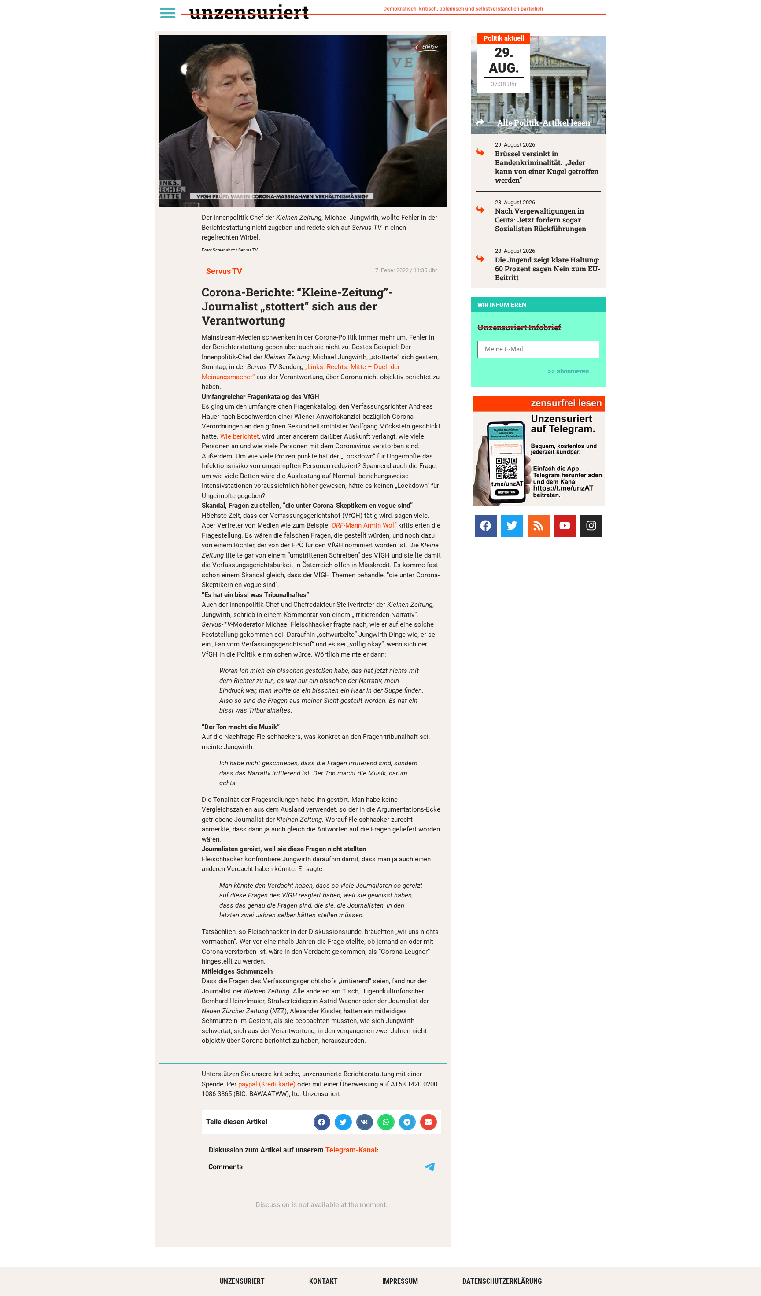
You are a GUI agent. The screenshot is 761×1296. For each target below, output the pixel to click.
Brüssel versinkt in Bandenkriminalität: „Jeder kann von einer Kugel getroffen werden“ (546, 167)
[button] (167, 12)
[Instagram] (591, 526)
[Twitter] (512, 526)
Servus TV (224, 271)
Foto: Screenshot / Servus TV (230, 249)
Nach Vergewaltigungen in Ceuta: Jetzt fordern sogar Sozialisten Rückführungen (540, 219)
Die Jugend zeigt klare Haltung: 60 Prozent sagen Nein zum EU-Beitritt (547, 268)
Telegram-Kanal (351, 1150)
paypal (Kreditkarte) (267, 1084)
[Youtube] (565, 526)
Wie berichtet (239, 436)
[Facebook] (486, 526)
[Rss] (539, 526)
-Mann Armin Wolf (364, 525)
